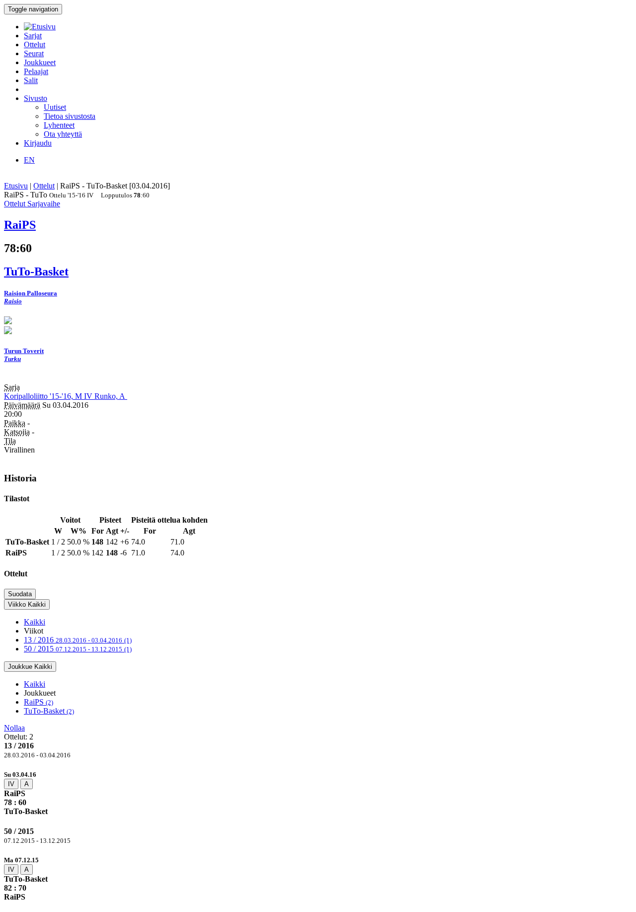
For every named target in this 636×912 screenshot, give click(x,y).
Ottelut (34, 44)
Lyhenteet (59, 125)
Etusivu (16, 186)
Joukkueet (40, 62)
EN (29, 160)
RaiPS (38, 702)
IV (11, 784)
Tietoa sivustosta (69, 116)
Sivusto (35, 98)
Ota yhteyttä (63, 134)
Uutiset (55, 107)
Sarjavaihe (43, 203)
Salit (31, 80)
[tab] (318, 793)
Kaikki (34, 622)
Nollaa (14, 728)
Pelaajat (36, 71)
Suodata (20, 594)
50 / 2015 (78, 648)
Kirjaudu (38, 143)
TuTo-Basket (49, 711)
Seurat (34, 53)
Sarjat (33, 35)
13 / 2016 (78, 640)
